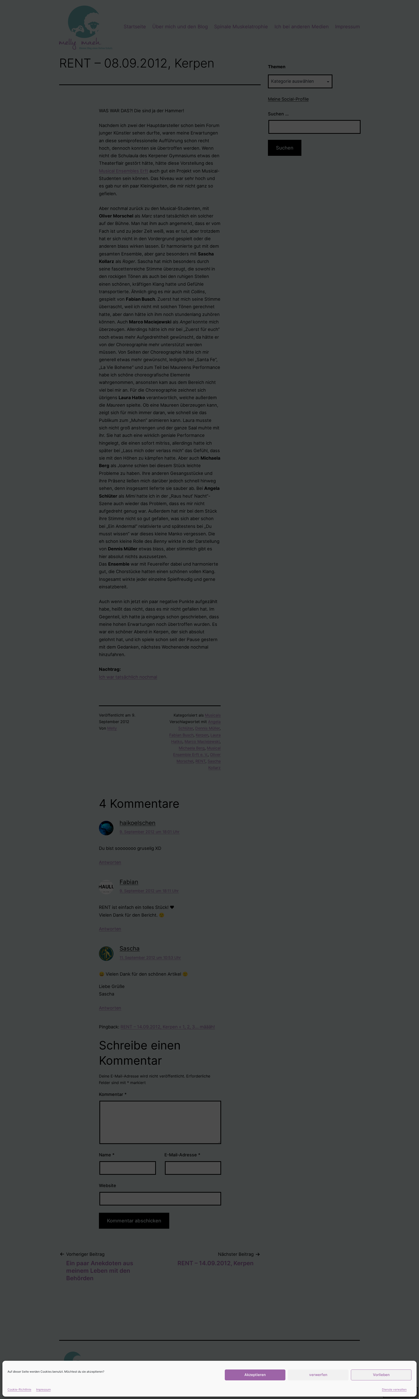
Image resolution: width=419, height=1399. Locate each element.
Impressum (43, 1389)
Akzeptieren (255, 1374)
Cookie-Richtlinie (19, 1389)
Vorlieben (381, 1374)
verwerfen (318, 1374)
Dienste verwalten (394, 1389)
